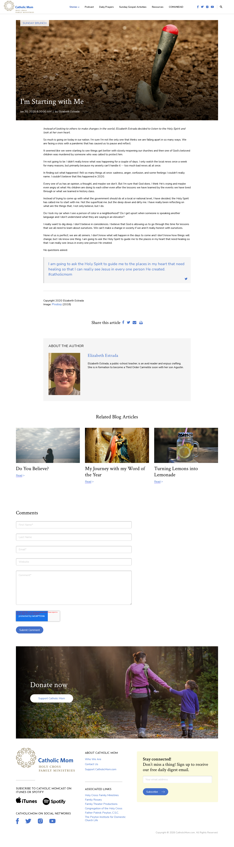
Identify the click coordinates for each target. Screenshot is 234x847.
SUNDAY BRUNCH (34, 23)
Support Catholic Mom (51, 698)
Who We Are (93, 759)
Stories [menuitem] (73, 7)
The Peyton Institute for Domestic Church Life (105, 818)
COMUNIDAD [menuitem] (176, 7)
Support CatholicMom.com (100, 769)
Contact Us (91, 764)
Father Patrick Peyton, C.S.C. (102, 813)
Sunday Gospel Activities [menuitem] (132, 7)
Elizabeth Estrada (69, 111)
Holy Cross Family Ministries (102, 795)
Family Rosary (93, 800)
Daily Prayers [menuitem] (106, 7)
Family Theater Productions (101, 804)
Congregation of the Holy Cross (103, 808)
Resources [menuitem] (157, 7)
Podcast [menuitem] (89, 7)
